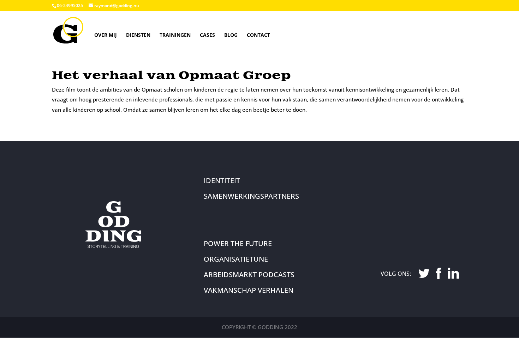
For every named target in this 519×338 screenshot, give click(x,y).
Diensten (138, 35)
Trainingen (175, 35)
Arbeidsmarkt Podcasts (249, 274)
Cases (207, 35)
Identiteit (222, 180)
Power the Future (238, 243)
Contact (258, 35)
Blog (231, 35)
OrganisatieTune (236, 259)
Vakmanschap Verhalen (248, 290)
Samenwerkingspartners (251, 196)
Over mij (105, 35)
